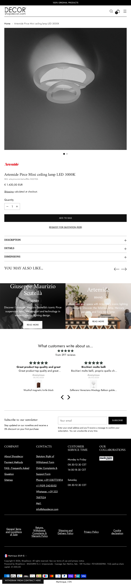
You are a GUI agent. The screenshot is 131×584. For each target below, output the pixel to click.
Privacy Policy (91, 532)
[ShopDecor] (15, 11)
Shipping (9, 191)
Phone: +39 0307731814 (49, 480)
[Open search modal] (111, 11)
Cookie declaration (117, 532)
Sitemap (8, 480)
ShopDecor (26, 560)
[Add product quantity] (17, 206)
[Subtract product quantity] (7, 206)
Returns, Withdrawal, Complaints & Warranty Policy (39, 532)
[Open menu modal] (125, 11)
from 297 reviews (65, 355)
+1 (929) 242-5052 (46, 485)
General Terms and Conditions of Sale (14, 531)
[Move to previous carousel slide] (116, 269)
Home (7, 23)
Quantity (9, 200)
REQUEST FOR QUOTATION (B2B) (65, 227)
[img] (65, 351)
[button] (63, 397)
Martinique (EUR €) (16, 555)
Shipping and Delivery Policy (65, 532)
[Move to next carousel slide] (124, 269)
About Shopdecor (13, 456)
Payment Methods (13, 462)
